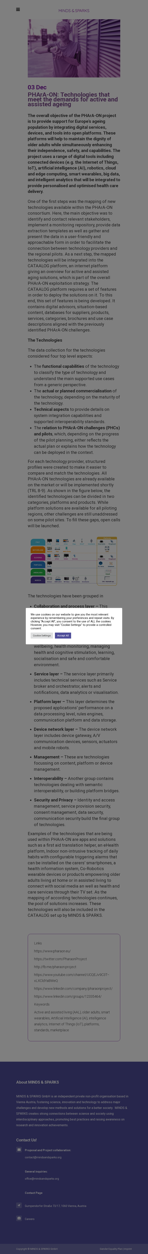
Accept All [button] (63, 635)
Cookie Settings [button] (42, 635)
